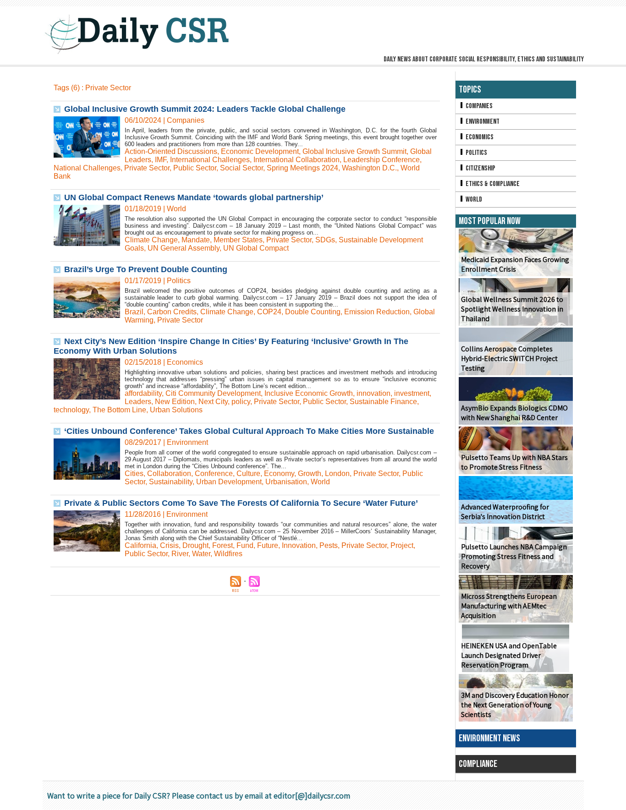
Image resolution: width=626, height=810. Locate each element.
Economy (279, 473)
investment (411, 393)
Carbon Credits (172, 312)
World (320, 482)
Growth (309, 473)
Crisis (169, 545)
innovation (373, 393)
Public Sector (194, 168)
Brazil (134, 312)
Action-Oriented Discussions (171, 151)
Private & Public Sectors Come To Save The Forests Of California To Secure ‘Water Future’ (241, 503)
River (179, 554)
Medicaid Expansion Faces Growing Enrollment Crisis (515, 264)
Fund (244, 545)
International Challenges (210, 160)
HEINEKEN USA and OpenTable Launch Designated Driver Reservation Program (509, 655)
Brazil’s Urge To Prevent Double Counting (145, 269)
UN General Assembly (184, 248)
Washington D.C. (369, 168)
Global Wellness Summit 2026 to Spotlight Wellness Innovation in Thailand (512, 309)
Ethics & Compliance (492, 184)
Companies (478, 106)
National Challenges (87, 168)
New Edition (175, 401)
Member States (238, 240)
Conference (214, 473)
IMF (160, 160)
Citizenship (479, 168)
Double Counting (312, 312)
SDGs (325, 240)
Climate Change (151, 240)
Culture (248, 473)
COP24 (269, 312)
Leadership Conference (381, 160)
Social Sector (241, 168)
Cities (134, 473)
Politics (475, 152)
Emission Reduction (377, 312)
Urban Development (229, 482)
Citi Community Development (213, 393)
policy (240, 401)
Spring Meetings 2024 (302, 168)
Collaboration (169, 473)
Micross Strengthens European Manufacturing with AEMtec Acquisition (509, 605)
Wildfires (228, 554)
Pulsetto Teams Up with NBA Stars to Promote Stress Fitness (514, 462)
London (337, 473)
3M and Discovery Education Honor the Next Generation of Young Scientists (515, 704)
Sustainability (170, 482)
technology (71, 410)
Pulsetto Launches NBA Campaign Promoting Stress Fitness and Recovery (514, 556)
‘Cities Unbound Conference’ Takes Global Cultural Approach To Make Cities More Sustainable (249, 431)
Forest (222, 545)
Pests (328, 545)
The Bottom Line (119, 410)
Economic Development (260, 151)
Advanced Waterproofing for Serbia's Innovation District (505, 511)
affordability (143, 393)
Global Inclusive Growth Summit (354, 151)
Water (201, 554)
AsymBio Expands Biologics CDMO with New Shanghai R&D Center (514, 412)
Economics (479, 137)
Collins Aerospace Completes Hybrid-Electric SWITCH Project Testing (509, 358)
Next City (213, 401)
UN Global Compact (256, 248)
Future (267, 545)
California (140, 545)
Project (401, 545)
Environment (482, 121)
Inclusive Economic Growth (308, 393)
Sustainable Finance (383, 401)
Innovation (299, 545)
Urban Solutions (176, 410)
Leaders (138, 401)
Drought (195, 545)
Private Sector (147, 168)
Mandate (195, 240)
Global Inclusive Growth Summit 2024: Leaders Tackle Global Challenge (205, 109)
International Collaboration (296, 160)
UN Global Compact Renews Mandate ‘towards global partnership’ (194, 197)
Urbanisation (286, 482)
